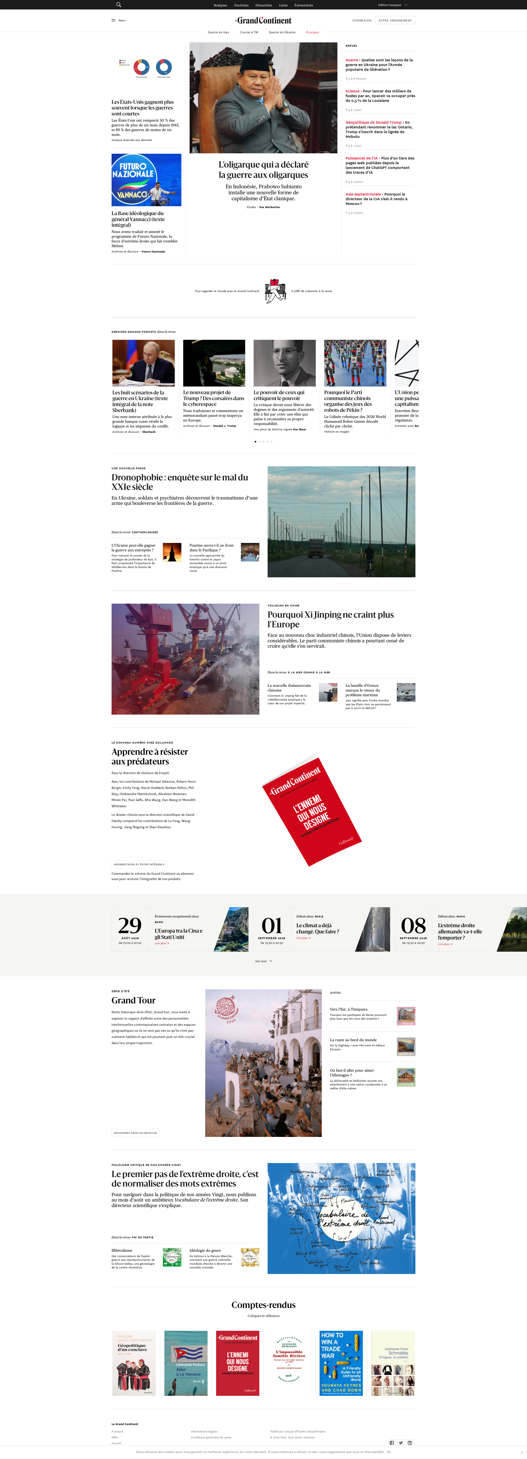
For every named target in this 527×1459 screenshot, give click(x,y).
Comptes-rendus (264, 1304)
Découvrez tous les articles (135, 1133)
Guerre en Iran (218, 32)
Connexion (362, 20)
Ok (389, 1451)
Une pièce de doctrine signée (273, 429)
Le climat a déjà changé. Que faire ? (318, 928)
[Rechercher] (142, 4)
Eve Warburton (269, 207)
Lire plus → (162, 943)
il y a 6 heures (356, 78)
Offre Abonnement (395, 20)
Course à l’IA (249, 32)
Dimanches (263, 4)
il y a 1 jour (353, 109)
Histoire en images (336, 431)
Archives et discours (125, 251)
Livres (283, 4)
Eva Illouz (299, 429)
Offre (115, 1437)
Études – (253, 207)
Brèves (351, 45)
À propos (312, 32)
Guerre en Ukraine (282, 32)
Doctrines (241, 4)
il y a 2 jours (354, 181)
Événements (304, 4)
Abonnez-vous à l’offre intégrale (139, 864)
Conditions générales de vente (211, 1437)
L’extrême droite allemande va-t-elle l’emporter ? (460, 931)
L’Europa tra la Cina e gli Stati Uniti (179, 934)
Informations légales (204, 1431)
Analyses (220, 4)
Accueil (116, 1443)
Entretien (401, 425)
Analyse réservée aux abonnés (132, 139)
